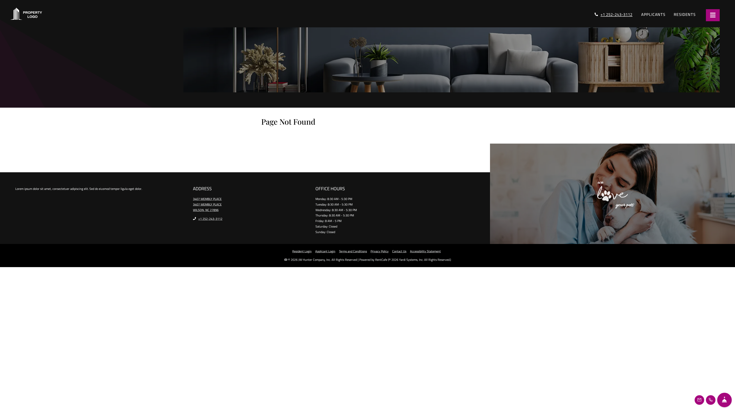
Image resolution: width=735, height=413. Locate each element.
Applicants (655, 21)
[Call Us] (711, 400)
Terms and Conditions (353, 264)
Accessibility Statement (425, 264)
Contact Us (399, 264)
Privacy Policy (380, 264)
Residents (687, 21)
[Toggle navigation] (713, 15)
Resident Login (302, 264)
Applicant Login (325, 264)
